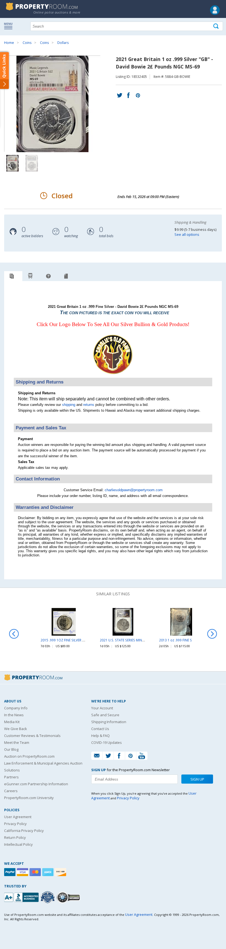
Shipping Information (108, 721)
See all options (186, 234)
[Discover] (61, 872)
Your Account (102, 707)
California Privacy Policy (24, 830)
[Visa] (23, 872)
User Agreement (17, 816)
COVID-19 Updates (106, 742)
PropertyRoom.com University (29, 797)
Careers (11, 790)
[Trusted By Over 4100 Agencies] (48, 897)
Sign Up (197, 779)
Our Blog (11, 749)
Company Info (16, 707)
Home (9, 42)
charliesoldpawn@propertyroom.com (134, 490)
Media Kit (12, 721)
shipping (68, 405)
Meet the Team (16, 742)
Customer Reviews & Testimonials (32, 735)
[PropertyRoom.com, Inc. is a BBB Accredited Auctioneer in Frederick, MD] (22, 897)
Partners (11, 776)
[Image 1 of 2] (57, 103)
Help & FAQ (100, 735)
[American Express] (48, 872)
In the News (14, 714)
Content (5, 70)
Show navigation (9, 25)
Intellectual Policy (18, 844)
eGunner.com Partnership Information (36, 783)
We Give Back (15, 728)
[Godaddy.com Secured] (69, 897)
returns (88, 405)
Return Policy (15, 837)
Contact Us (100, 728)
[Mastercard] (35, 872)
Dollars (63, 42)
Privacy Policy (15, 823)
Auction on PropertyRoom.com (29, 756)
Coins (27, 42)
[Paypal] (10, 872)
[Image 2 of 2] (31, 163)
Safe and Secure (105, 714)
